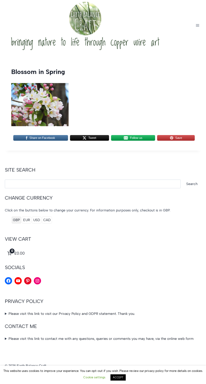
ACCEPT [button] (118, 377)
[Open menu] (197, 25)
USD (36, 220)
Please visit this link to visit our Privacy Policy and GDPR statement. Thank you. (71, 314)
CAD (47, 220)
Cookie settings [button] (94, 377)
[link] (15, 253)
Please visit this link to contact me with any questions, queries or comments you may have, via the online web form (101, 339)
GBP (16, 220)
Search (192, 184)
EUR (26, 220)
